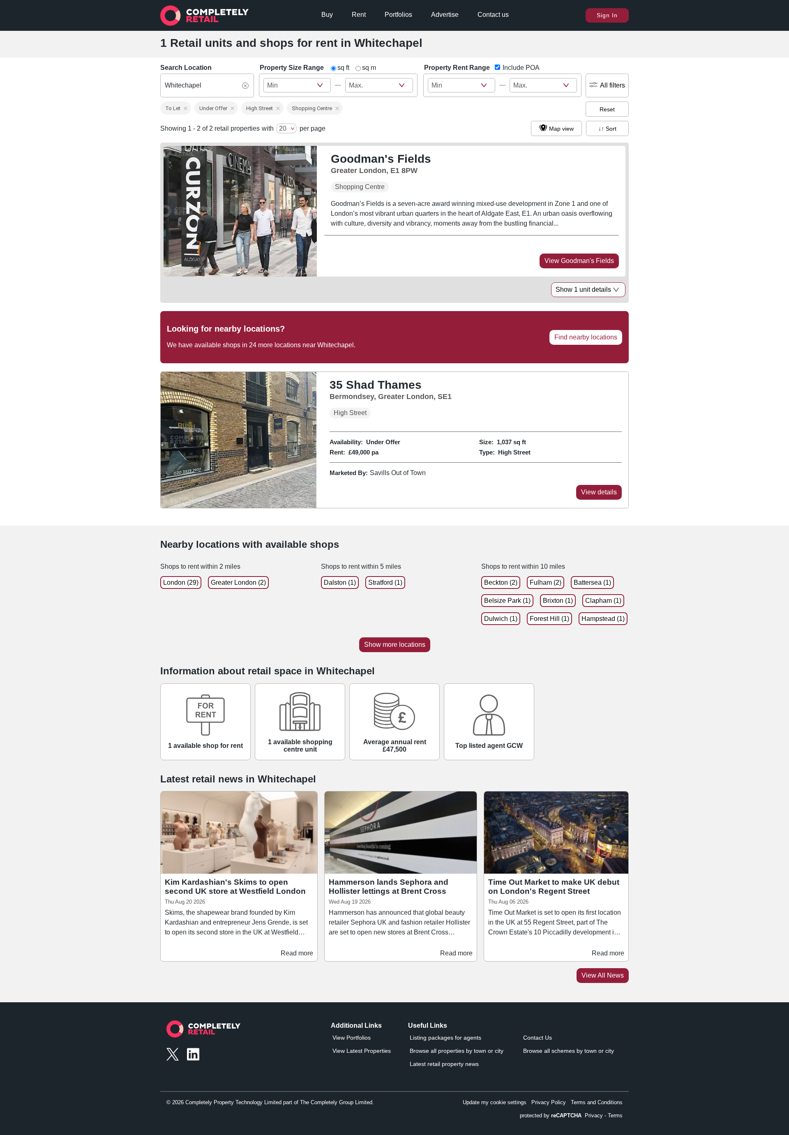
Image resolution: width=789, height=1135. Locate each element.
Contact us (493, 14)
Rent (359, 14)
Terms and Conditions (597, 1102)
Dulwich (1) (500, 618)
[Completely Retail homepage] (203, 1031)
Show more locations (394, 644)
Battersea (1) (592, 582)
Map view (561, 128)
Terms (615, 1115)
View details (599, 492)
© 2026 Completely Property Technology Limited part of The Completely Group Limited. (270, 1102)
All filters (612, 85)
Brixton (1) (558, 600)
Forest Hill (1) (549, 618)
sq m (369, 67)
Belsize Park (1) (507, 600)
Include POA (521, 67)
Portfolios (398, 14)
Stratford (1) (385, 582)
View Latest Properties (361, 1050)
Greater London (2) (238, 582)
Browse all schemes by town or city (568, 1050)
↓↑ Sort (607, 128)
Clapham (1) (603, 600)
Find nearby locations (585, 337)
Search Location (186, 67)
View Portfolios (351, 1037)
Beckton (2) (500, 582)
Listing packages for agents (445, 1037)
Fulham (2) (545, 582)
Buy (327, 14)
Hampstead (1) (603, 618)
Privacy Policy (548, 1102)
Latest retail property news (444, 1064)
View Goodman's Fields (579, 260)
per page (312, 128)
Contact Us (537, 1037)
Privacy (594, 1115)
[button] (175, 108)
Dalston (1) (340, 582)
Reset (607, 109)
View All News (602, 975)
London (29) (180, 582)
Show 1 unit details (583, 289)
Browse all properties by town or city (456, 1050)
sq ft (343, 67)
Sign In (607, 15)
